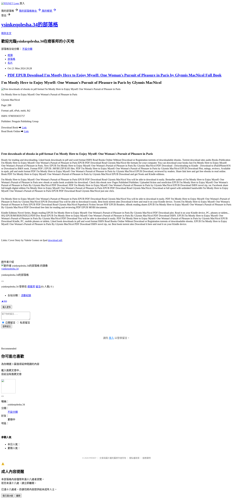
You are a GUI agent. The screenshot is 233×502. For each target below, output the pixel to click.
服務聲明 (146, 458)
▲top (4, 301)
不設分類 (27, 49)
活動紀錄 (26, 295)
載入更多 (7, 307)
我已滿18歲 (8, 496)
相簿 (10, 55)
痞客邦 (31, 286)
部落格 (11, 59)
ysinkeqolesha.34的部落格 (29, 24)
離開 (18, 496)
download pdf (55, 240)
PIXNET (92, 458)
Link (24, 127)
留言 (38, 286)
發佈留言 (7, 326)
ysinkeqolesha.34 (10, 268)
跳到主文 (6, 33)
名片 (10, 63)
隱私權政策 (134, 458)
